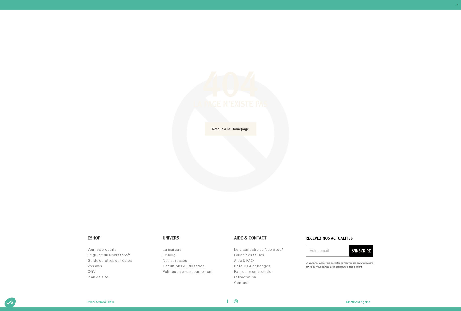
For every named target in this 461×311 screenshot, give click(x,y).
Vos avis (95, 266)
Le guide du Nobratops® (109, 255)
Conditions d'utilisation (184, 266)
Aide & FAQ (244, 261)
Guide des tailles (249, 255)
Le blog (169, 255)
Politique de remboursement (188, 272)
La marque (172, 249)
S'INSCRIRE (361, 251)
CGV (92, 272)
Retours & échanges (252, 266)
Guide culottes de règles (110, 261)
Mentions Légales (358, 302)
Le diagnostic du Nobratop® (259, 249)
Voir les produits (102, 249)
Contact (241, 283)
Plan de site (98, 277)
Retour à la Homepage (230, 129)
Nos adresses (175, 261)
